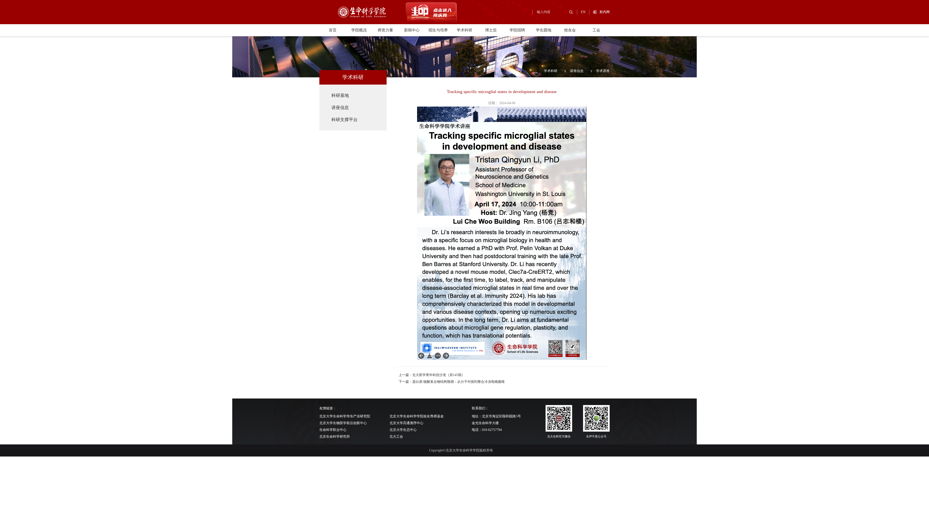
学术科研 (464, 30)
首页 (333, 30)
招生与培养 (438, 30)
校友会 (570, 30)
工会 (596, 30)
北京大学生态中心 (403, 430)
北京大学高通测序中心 (406, 423)
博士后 (491, 30)
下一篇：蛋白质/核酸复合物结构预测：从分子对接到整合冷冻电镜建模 (452, 382)
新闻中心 (412, 30)
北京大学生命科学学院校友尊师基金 (417, 416)
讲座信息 (577, 71)
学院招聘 (517, 30)
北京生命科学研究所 (334, 436)
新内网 (604, 12)
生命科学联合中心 (332, 430)
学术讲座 (603, 71)
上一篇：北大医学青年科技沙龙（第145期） (432, 375)
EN (583, 12)
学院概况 (359, 30)
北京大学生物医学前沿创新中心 (343, 423)
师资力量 (385, 30)
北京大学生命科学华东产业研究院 (344, 416)
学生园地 (543, 30)
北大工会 (396, 436)
